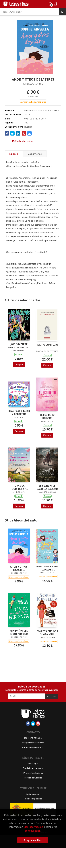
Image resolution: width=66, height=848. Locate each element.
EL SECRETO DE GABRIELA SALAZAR (47, 487)
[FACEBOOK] (28, 723)
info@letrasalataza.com (33, 742)
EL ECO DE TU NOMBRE (47, 417)
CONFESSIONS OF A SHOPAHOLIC (47, 633)
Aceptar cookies (32, 840)
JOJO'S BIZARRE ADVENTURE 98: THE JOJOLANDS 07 (19, 346)
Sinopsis (13, 153)
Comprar (19, 364)
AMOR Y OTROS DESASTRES (19, 568)
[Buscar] (62, 11)
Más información (33, 826)
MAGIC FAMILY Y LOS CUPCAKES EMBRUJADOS (47, 568)
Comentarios (35, 153)
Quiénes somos (33, 794)
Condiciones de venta (33, 768)
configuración (33, 830)
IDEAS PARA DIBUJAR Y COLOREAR (19, 413)
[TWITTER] (33, 723)
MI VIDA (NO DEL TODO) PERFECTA (19, 632)
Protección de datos (33, 773)
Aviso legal (33, 763)
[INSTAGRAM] (38, 723)
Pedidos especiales (33, 798)
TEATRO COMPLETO (47, 344)
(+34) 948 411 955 (33, 738)
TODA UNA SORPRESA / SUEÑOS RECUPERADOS (19, 487)
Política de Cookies (33, 777)
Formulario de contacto (33, 747)
